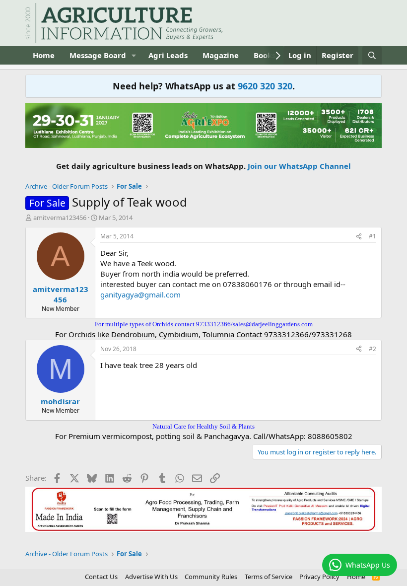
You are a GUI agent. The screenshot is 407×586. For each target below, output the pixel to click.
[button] (134, 55)
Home (44, 55)
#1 (372, 236)
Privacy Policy (319, 576)
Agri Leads (168, 55)
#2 (372, 349)
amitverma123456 (59, 217)
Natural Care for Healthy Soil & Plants (203, 426)
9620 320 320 (265, 86)
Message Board (97, 55)
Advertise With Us (151, 576)
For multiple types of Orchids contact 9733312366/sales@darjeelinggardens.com (204, 324)
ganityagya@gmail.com (140, 294)
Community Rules (211, 576)
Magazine (221, 55)
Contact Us (101, 576)
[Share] (358, 236)
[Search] (372, 55)
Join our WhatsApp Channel (299, 166)
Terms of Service (268, 576)
